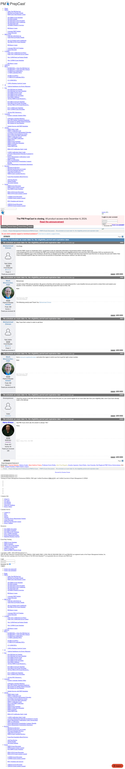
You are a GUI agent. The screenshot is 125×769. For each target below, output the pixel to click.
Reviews (7, 166)
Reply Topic (6, 236)
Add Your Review (12, 179)
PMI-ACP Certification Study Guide (17, 149)
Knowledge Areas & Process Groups (17, 134)
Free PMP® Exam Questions (15, 189)
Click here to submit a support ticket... (49, 234)
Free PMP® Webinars (13, 97)
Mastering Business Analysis (11, 536)
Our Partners (7, 503)
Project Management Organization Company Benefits (21, 723)
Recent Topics (12, 226)
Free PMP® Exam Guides (14, 94)
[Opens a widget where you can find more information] (117, 766)
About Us (6, 499)
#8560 (121, 277)
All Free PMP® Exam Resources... (16, 98)
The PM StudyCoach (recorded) (16, 20)
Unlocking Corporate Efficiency (16, 118)
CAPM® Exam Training (10, 547)
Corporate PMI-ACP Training (15, 48)
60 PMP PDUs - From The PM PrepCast (18, 68)
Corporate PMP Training (14, 31)
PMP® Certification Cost (14, 130)
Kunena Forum (66, 472)
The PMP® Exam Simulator (15, 17)
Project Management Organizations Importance (20, 164)
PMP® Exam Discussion (14, 186)
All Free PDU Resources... (14, 112)
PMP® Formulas (12, 144)
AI (5, 85)
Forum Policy (22, 226)
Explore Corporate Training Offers (16, 115)
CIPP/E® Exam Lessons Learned (16, 205)
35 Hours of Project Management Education (19, 132)
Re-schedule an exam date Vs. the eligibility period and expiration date (77, 231)
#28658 (121, 395)
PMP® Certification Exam (14, 137)
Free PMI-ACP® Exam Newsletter (16, 103)
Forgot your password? (10, 569)
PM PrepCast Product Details (15, 13)
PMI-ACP (51, 478)
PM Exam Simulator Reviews (15, 170)
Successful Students (12, 183)
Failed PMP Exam (12, 146)
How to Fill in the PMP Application (17, 135)
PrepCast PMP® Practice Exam (12, 550)
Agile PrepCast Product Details (15, 37)
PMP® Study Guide (12, 129)
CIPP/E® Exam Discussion (14, 204)
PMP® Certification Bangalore (15, 143)
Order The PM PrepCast (14, 11)
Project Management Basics (11, 535)
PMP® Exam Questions (13, 141)
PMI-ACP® (8, 34)
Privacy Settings (8, 523)
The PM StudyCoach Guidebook (16, 22)
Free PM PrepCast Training (14, 89)
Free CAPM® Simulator (10, 533)
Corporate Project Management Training (15, 518)
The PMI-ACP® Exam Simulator (16, 42)
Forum (6, 184)
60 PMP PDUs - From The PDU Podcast (18, 69)
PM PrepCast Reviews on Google (16, 169)
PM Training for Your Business (15, 123)
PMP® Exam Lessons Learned (15, 187)
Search (30, 226)
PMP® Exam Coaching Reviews (16, 173)
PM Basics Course (12, 28)
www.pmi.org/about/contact (28, 357)
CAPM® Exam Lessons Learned (16, 198)
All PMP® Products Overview (15, 25)
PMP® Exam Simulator (10, 542)
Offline (8, 265)
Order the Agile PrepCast (14, 36)
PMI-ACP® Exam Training (11, 545)
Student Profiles (11, 181)
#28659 (121, 419)
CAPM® (7, 51)
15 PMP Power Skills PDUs (15, 71)
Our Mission (7, 502)
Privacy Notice (8, 506)
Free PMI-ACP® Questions (11, 532)
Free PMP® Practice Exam (14, 92)
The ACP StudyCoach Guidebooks (16, 40)
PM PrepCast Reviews (13, 167)
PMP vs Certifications (13, 160)
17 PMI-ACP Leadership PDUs (16, 77)
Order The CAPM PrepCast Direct (16, 52)
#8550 (121, 242)
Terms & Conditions (9, 505)
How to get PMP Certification (15, 138)
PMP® (6, 10)
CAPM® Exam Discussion (14, 196)
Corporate (7, 114)
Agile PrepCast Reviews (14, 172)
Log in (2, 566)
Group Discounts (12, 33)
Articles (7, 127)
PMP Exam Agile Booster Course (16, 14)
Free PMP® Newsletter (10, 529)
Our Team (7, 500)
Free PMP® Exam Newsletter (15, 95)
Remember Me (108, 225)
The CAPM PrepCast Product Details (17, 57)
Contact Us (7, 512)
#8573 (121, 318)
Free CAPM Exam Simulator (15, 108)
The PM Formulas (12, 19)
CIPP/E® (7, 65)
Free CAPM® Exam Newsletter (16, 109)
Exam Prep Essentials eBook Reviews (17, 176)
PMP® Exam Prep (9, 548)
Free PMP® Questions (10, 530)
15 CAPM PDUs (12, 80)
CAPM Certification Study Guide (16, 152)
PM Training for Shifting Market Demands (18, 121)
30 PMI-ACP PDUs (12, 75)
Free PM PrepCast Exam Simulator (16, 91)
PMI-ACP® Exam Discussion (15, 192)
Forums (4, 226)
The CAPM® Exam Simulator (15, 60)
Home (6, 8)
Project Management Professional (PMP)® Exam (23, 231)
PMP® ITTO (11, 140)
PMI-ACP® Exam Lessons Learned (17, 193)
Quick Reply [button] (113, 274)
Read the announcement (52, 221)
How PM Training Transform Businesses (18, 120)
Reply (117, 274)
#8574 (121, 353)
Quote (121, 274)
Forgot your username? (118, 225)
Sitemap (6, 517)
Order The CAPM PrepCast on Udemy (18, 54)
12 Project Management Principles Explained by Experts (22, 718)
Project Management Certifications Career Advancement (22, 720)
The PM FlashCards (12, 23)
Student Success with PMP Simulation (17, 126)
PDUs (6, 66)
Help (5, 514)
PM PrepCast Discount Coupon (12, 521)
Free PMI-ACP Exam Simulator (16, 101)
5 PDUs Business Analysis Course (16, 83)
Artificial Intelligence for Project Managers (18, 86)
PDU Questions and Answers (15, 201)
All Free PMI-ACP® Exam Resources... (18, 104)
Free (6, 88)
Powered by (58, 472)
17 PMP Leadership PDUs (14, 72)
